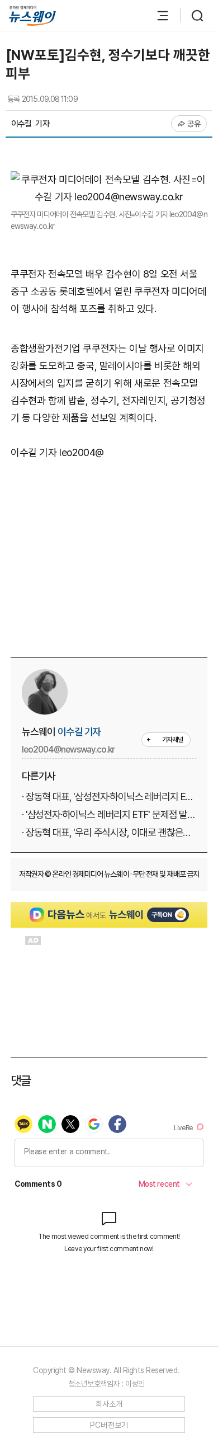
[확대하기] (109, 179)
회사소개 (109, 1403)
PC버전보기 (109, 1425)
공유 (194, 123)
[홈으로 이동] (32, 16)
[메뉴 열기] (157, 15)
